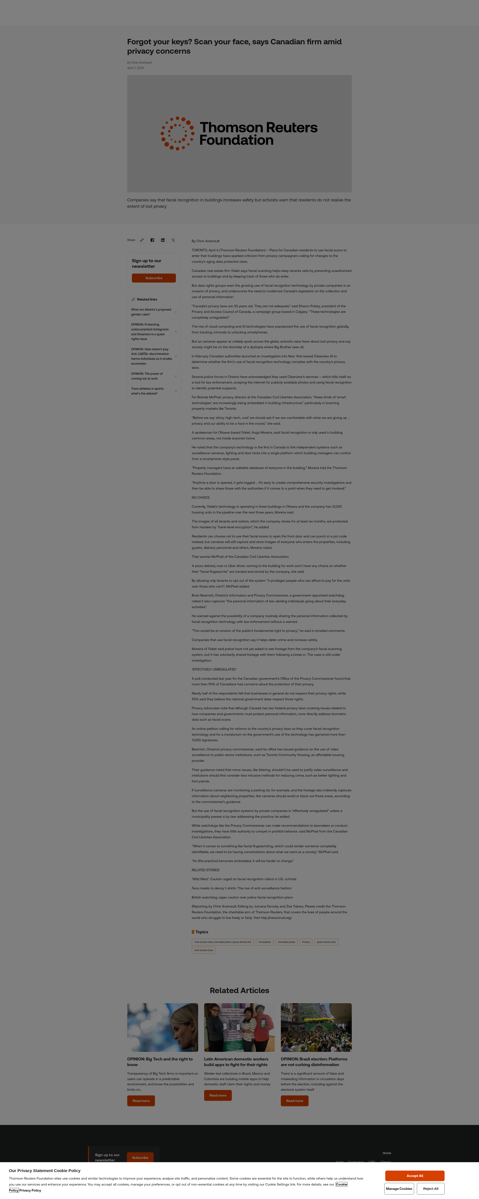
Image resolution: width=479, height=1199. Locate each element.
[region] (239, 1180)
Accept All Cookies (415, 1176)
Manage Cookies (399, 1189)
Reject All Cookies (431, 1189)
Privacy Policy (30, 1190)
